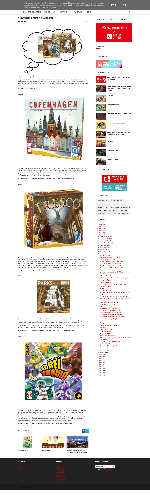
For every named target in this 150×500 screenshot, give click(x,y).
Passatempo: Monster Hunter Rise (110, 312)
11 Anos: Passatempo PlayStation (110, 319)
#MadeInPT (100, 200)
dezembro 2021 (105, 237)
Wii (119, 214)
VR (115, 214)
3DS (107, 200)
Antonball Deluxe (105, 333)
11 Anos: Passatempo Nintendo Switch (111, 315)
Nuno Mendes (60, 476)
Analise (113, 200)
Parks (56, 319)
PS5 (126, 210)
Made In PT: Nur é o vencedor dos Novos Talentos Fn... (115, 299)
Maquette (103, 327)
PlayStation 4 (79, 12)
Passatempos (101, 214)
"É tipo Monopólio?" (106, 331)
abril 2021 (103, 253)
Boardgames (26, 430)
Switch (110, 214)
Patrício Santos (61, 478)
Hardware (100, 207)
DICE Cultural (60, 469)
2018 (100, 358)
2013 (100, 369)
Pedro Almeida (60, 480)
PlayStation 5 (65, 12)
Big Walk (110, 96)
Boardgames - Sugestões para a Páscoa (112, 266)
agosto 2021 (104, 245)
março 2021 (104, 255)
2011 (100, 373)
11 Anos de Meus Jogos (107, 321)
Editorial (114, 204)
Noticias (111, 210)
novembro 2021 (105, 239)
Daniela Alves (60, 467)
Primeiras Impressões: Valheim (109, 302)
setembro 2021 (105, 243)
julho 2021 (103, 247)
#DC (20, 430)
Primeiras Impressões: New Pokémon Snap (113, 278)
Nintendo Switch (50, 12)
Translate (109, 469)
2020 (100, 354)
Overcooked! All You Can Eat (108, 260)
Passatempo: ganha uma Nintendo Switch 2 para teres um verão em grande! (119, 89)
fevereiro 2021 (105, 350)
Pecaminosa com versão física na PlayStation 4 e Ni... (116, 337)
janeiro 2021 (104, 352)
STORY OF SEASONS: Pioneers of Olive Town (113, 284)
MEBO (70, 423)
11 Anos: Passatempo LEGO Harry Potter (112, 317)
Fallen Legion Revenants (107, 335)
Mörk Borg (103, 288)
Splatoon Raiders (113, 105)
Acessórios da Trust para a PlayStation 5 (112, 262)
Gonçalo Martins (61, 471)
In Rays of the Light (106, 276)
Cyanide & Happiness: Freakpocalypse (111, 270)
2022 (100, 232)
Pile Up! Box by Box (105, 280)
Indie (107, 207)
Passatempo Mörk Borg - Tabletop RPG (112, 268)
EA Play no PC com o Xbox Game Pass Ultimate (114, 296)
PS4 (122, 210)
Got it (123, 5)
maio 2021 (103, 251)
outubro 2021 (104, 241)
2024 (100, 228)
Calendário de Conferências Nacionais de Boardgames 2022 (77, 451)
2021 (100, 234)
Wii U (123, 214)
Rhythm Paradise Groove (116, 123)
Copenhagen (41, 168)
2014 (100, 367)
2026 (100, 224)
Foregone (103, 323)
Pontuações (21, 467)
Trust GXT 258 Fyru (105, 290)
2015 (100, 364)
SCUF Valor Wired (113, 159)
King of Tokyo (61, 410)
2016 (100, 362)
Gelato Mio (46, 450)
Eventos (121, 204)
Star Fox (110, 141)
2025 (100, 226)
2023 (100, 230)
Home (21, 12)
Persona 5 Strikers (105, 348)
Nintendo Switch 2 (34, 12)
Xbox (89, 12)
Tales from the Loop (106, 329)
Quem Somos (22, 466)
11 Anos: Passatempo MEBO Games (111, 310)
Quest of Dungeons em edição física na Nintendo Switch (115, 273)
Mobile (99, 210)
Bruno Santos (60, 466)
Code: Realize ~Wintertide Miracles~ (111, 342)
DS (107, 204)
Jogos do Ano (115, 207)
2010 (100, 375)
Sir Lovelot (103, 340)
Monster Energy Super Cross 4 (109, 325)
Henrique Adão (60, 473)
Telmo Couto (60, 481)
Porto (101, 306)
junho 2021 (103, 249)
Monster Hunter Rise (106, 282)
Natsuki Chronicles (105, 344)
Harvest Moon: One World (108, 304)
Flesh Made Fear (112, 150)
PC (95, 12)
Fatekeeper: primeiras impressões (119, 114)
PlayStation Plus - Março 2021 (109, 346)
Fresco (49, 258)
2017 (100, 360)
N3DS (105, 210)
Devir (72, 178)
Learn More (115, 5)
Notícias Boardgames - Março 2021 (110, 264)
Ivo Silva (58, 474)
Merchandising (125, 207)
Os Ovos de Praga (105, 286)
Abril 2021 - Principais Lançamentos (110, 257)
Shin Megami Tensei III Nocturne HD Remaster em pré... (115, 293)
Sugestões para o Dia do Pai (108, 308)
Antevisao (120, 200)
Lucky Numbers (23, 450)
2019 (100, 356)
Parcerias (21, 469)
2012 (100, 371)
